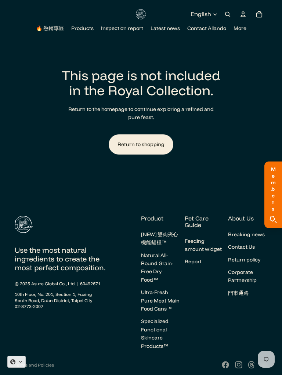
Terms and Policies (34, 365)
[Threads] (251, 364)
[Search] (228, 14)
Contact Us (241, 247)
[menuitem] (240, 28)
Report (193, 261)
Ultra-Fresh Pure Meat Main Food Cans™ (160, 300)
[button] (16, 362)
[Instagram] (238, 364)
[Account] (243, 14)
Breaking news (246, 234)
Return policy (244, 259)
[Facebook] (225, 364)
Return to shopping (141, 144)
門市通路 (238, 293)
